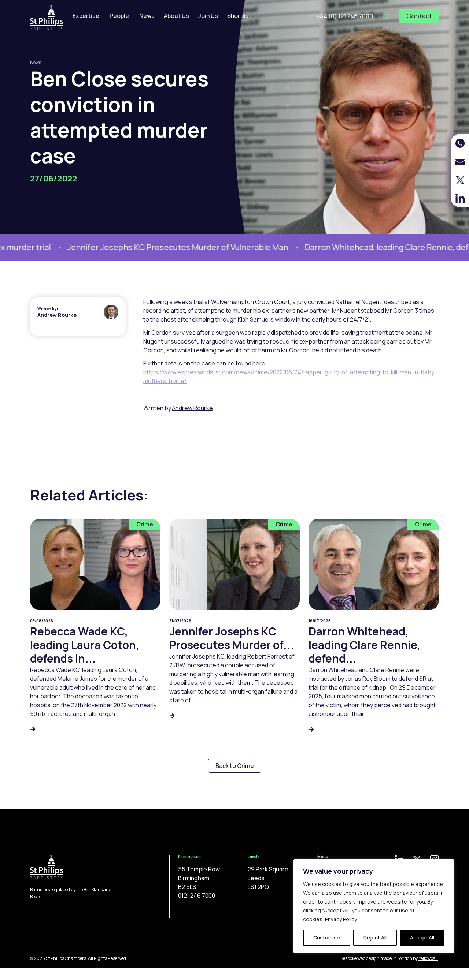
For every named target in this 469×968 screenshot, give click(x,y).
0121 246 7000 (196, 896)
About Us (176, 16)
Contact (419, 15)
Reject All (375, 937)
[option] (142, 247)
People (119, 16)
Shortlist (239, 16)
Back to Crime (234, 766)
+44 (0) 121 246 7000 (345, 16)
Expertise (86, 16)
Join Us (208, 16)
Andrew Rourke (57, 314)
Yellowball (428, 958)
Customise (326, 937)
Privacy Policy (341, 919)
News (147, 16)
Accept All (422, 937)
